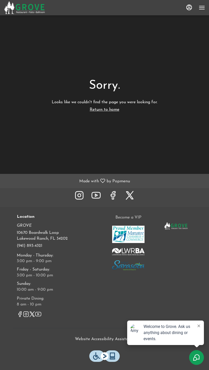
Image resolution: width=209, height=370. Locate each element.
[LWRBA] (128, 251)
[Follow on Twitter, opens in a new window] (129, 197)
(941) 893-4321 (29, 246)
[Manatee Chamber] (128, 234)
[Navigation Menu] (201, 7)
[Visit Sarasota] (128, 265)
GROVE (176, 226)
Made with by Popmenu (67, 181)
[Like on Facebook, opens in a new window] (112, 197)
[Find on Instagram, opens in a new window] (79, 197)
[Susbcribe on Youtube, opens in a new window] (96, 197)
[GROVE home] (27, 7)
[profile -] (189, 7)
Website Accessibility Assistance (104, 339)
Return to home (104, 110)
